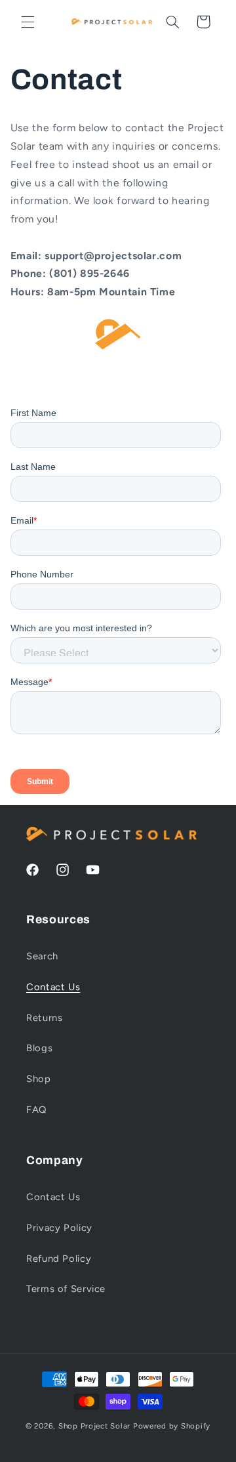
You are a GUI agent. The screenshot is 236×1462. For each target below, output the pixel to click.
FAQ (36, 1110)
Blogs (39, 1048)
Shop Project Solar (94, 1426)
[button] (27, 22)
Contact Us (53, 987)
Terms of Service (66, 1289)
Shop (38, 1079)
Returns (44, 1018)
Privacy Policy (59, 1228)
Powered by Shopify (171, 1426)
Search (42, 956)
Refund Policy (58, 1258)
